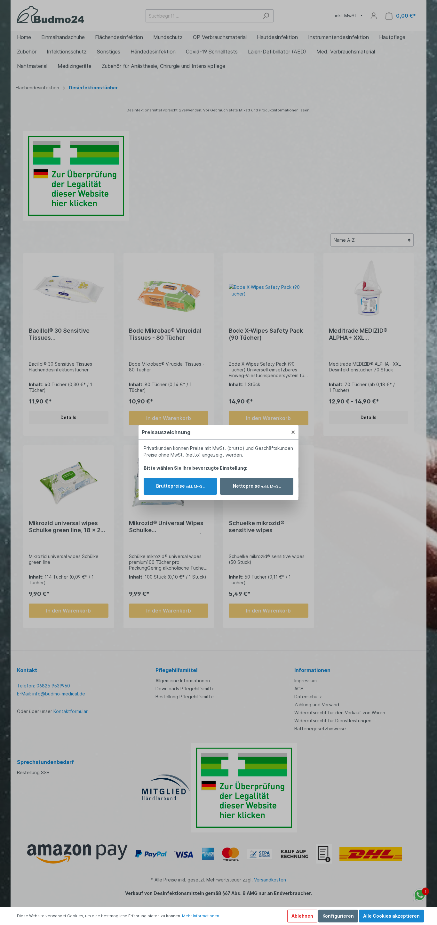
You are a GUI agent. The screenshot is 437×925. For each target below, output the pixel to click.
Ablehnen (302, 916)
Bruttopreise (180, 486)
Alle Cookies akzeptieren (391, 916)
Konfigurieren (338, 916)
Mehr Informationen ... (202, 915)
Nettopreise (257, 486)
